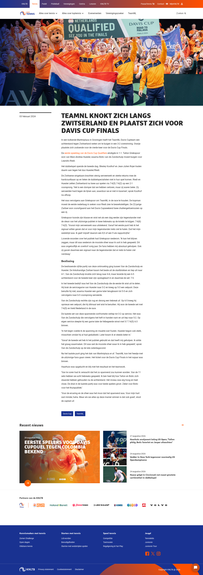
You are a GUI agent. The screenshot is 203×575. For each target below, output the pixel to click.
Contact (160, 4)
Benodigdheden (68, 542)
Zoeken (180, 13)
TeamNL (132, 13)
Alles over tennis (47, 13)
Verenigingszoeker (115, 13)
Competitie (107, 538)
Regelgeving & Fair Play (113, 546)
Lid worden (66, 538)
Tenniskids (149, 538)
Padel (44, 4)
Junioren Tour (151, 546)
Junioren (149, 542)
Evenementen (94, 13)
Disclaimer (79, 569)
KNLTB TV (104, 4)
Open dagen (24, 542)
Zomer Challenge (26, 538)
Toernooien (108, 542)
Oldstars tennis (25, 546)
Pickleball (55, 4)
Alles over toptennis (71, 13)
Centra (82, 4)
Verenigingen (69, 4)
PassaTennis (146, 4)
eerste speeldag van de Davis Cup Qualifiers (85, 153)
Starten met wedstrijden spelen (74, 546)
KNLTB (24, 4)
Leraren (92, 4)
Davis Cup (67, 414)
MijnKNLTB (174, 4)
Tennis (34, 4)
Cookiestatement (64, 569)
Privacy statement (46, 569)
